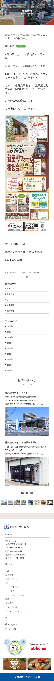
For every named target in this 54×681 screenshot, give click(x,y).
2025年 (10, 332)
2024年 (10, 337)
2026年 (10, 326)
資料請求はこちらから (26, 677)
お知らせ (10, 294)
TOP (7, 571)
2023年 (10, 343)
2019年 (10, 365)
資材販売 (9, 603)
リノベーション (17, 595)
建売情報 (10, 311)
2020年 (10, 359)
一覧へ (27, 277)
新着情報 (9, 575)
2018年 (10, 370)
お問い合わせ (11, 579)
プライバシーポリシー (15, 611)
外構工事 (10, 305)
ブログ (9, 300)
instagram (12, 624)
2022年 (10, 348)
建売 (12, 591)
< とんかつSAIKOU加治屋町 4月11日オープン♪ (24, 273)
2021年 (10, 354)
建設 (7, 599)
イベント (10, 289)
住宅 (7, 583)
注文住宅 (14, 587)
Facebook (12, 629)
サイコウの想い (12, 607)
